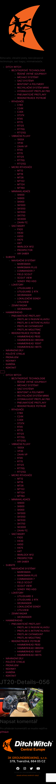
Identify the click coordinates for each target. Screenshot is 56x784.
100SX (20, 139)
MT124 (21, 184)
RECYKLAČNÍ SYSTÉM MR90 (33, 87)
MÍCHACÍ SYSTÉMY (28, 77)
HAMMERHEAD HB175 (29, 346)
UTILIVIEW (23, 301)
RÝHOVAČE (17, 101)
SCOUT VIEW (24, 277)
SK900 (20, 201)
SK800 (20, 198)
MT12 (20, 170)
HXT (19, 243)
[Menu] (2, 372)
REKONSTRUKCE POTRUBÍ (31, 98)
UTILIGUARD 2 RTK (27, 291)
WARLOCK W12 (25, 246)
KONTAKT (11, 367)
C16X (20, 104)
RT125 (20, 125)
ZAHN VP (22, 146)
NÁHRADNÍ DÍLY (15, 350)
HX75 (20, 239)
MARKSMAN (23, 263)
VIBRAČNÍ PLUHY (20, 136)
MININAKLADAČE (20, 191)
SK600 (20, 194)
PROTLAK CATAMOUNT (30, 326)
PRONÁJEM (12, 357)
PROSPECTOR (24, 250)
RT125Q (21, 132)
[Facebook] (18, 769)
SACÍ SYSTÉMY (25, 80)
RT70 (20, 122)
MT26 (20, 177)
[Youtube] (38, 769)
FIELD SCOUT (24, 274)
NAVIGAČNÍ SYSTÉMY (23, 260)
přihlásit (4, 731)
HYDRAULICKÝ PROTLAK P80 (33, 91)
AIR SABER (23, 253)
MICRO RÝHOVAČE (21, 167)
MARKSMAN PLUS (27, 267)
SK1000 (21, 205)
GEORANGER (24, 295)
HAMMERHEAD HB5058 (30, 339)
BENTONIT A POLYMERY (30, 84)
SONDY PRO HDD (26, 281)
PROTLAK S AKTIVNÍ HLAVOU (33, 322)
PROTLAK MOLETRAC (29, 329)
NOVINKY (11, 360)
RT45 (20, 118)
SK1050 (21, 208)
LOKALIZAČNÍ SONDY (29, 298)
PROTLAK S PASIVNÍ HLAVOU (33, 319)
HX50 (20, 236)
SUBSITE (10, 257)
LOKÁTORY (17, 284)
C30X (20, 111)
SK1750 (21, 215)
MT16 (20, 174)
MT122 (21, 180)
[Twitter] (31, 769)
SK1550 (21, 212)
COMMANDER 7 (26, 270)
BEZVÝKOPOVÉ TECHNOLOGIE (28, 70)
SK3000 (21, 218)
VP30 (20, 142)
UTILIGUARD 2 (25, 288)
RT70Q (21, 129)
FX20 (20, 229)
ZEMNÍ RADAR (19, 305)
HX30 (20, 232)
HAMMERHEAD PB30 (28, 336)
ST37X (20, 115)
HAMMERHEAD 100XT (29, 343)
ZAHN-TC (22, 222)
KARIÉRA (10, 364)
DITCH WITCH (13, 66)
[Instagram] (25, 769)
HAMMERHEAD (14, 312)
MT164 (21, 187)
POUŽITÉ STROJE (15, 353)
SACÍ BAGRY (18, 225)
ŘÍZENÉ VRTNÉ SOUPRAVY (32, 73)
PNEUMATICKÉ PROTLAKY (31, 94)
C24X (20, 108)
